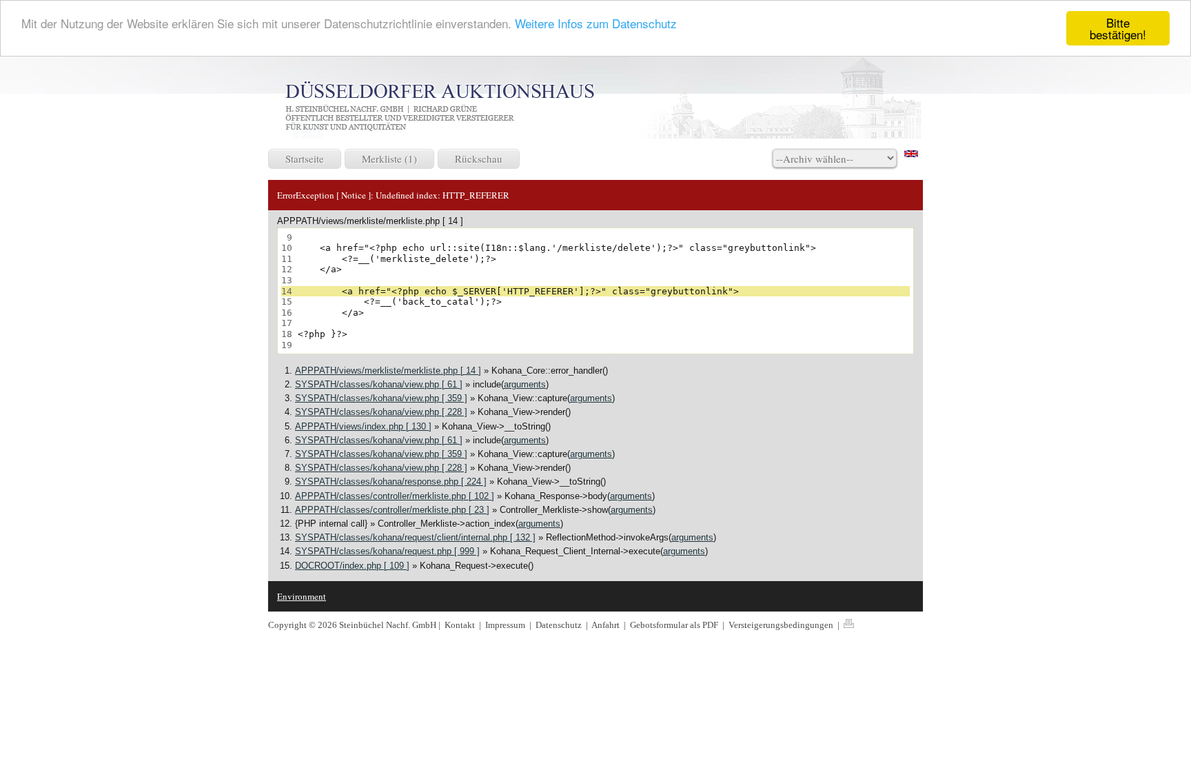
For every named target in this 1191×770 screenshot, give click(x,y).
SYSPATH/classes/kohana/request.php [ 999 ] (387, 551)
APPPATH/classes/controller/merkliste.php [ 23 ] (392, 510)
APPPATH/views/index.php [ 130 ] (363, 426)
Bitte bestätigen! (1118, 28)
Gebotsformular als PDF (675, 625)
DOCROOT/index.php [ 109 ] (352, 565)
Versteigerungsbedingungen (782, 625)
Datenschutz (560, 625)
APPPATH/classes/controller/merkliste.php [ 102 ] (394, 496)
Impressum (506, 625)
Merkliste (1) (389, 158)
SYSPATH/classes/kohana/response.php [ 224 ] (391, 481)
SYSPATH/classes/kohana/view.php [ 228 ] (381, 412)
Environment (301, 596)
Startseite (304, 158)
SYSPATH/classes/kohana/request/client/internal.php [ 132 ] (415, 537)
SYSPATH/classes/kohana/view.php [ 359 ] (381, 398)
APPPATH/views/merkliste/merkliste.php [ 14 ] (388, 370)
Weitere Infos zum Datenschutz (596, 23)
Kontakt (459, 625)
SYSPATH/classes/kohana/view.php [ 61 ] (378, 384)
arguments (525, 384)
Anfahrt (606, 625)
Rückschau (478, 158)
